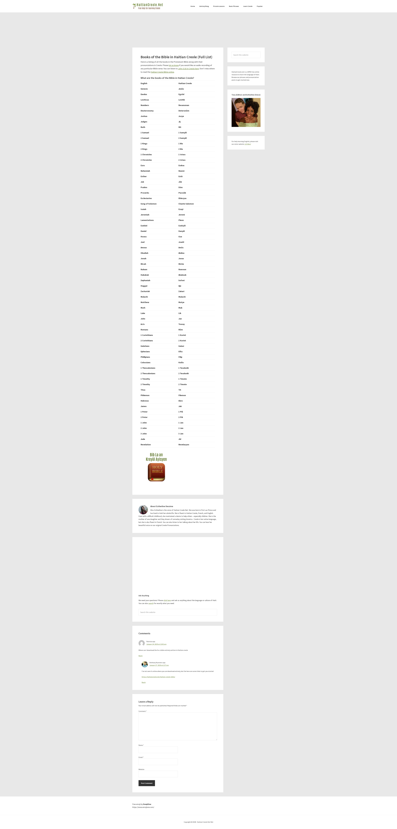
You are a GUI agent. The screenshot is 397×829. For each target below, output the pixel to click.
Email (141, 757)
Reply (141, 656)
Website (141, 769)
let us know (174, 65)
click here (167, 600)
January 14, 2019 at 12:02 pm (156, 644)
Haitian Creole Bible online (162, 72)
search (151, 603)
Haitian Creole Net (147, 6)
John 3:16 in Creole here (188, 68)
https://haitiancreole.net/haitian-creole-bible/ (158, 677)
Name (141, 745)
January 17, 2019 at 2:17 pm (159, 665)
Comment (143, 711)
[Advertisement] (198, 27)
